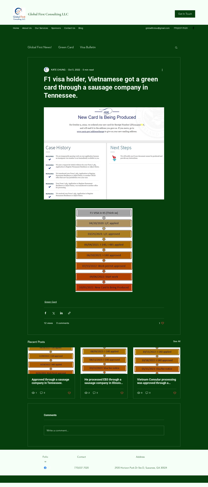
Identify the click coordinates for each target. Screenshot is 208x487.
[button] (176, 47)
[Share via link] (69, 313)
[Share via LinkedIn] (61, 313)
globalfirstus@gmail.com (157, 28)
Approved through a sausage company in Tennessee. (50, 381)
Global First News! (40, 47)
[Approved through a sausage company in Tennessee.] (51, 360)
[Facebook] (193, 28)
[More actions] (162, 70)
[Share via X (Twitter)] (53, 313)
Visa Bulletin (88, 47)
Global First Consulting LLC (48, 14)
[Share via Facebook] (45, 313)
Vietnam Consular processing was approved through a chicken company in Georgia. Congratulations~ (156, 381)
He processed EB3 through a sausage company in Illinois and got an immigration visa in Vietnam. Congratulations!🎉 (103, 381)
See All (176, 341)
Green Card (66, 47)
